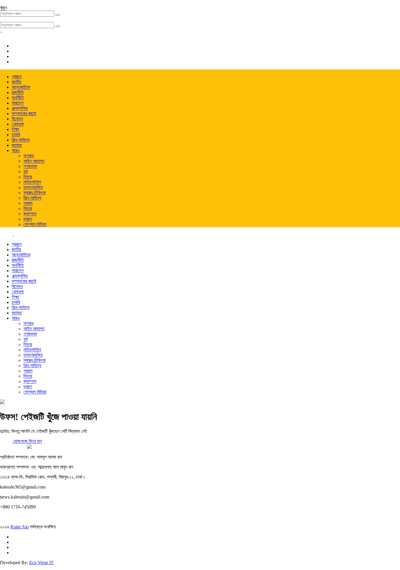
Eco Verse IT (41, 562)
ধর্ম (25, 171)
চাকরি (16, 134)
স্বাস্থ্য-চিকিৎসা (34, 192)
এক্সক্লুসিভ (20, 108)
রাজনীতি (18, 92)
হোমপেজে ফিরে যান (27, 441)
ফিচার (27, 176)
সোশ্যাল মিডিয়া (34, 224)
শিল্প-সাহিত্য (21, 139)
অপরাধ (28, 155)
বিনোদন (17, 118)
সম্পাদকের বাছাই (24, 113)
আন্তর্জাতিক (21, 87)
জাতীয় (16, 81)
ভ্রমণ (27, 219)
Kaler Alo (20, 526)
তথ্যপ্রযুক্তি (33, 187)
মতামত (17, 145)
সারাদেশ (17, 103)
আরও (16, 150)
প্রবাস (28, 203)
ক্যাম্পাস (29, 213)
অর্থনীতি (18, 97)
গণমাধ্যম (30, 166)
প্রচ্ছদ (17, 76)
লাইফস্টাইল (32, 182)
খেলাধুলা (18, 124)
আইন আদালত (34, 161)
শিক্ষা (15, 129)
